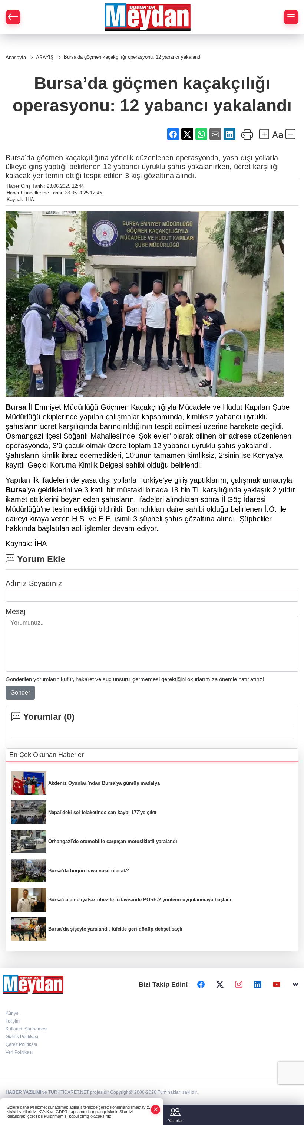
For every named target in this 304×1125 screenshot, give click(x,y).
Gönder (20, 692)
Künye (12, 1013)
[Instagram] (238, 984)
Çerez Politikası (21, 1044)
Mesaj (15, 611)
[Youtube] (276, 984)
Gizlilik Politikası (22, 1036)
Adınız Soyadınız (34, 583)
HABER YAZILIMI (23, 1092)
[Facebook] (201, 984)
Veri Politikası (19, 1052)
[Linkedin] (257, 984)
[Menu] (291, 17)
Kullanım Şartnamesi (26, 1028)
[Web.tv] (295, 984)
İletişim (13, 1021)
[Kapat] (155, 1110)
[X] (219, 984)
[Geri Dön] (13, 17)
